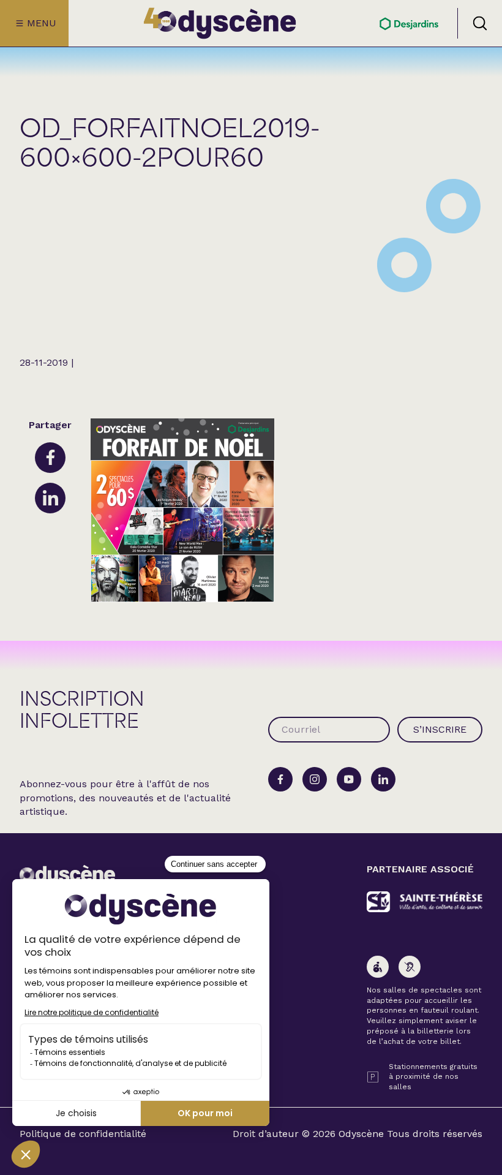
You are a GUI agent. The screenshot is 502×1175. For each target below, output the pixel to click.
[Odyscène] (67, 876)
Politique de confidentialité (83, 1133)
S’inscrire (439, 729)
